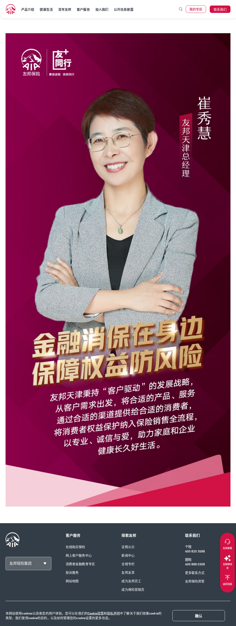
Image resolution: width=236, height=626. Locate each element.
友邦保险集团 (20, 563)
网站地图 (72, 581)
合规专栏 (127, 564)
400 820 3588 (195, 551)
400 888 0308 (195, 564)
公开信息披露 (123, 10)
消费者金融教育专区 (80, 564)
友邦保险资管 (195, 581)
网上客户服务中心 (79, 556)
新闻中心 (127, 556)
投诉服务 (72, 573)
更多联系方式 (195, 573)
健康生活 (46, 10)
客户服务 (83, 10)
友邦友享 (127, 573)
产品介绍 (27, 10)
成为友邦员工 (131, 581)
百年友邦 (64, 10)
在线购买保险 (75, 547)
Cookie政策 (96, 613)
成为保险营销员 (132, 590)
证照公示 (127, 547)
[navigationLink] (11, 9)
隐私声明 (113, 613)
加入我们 (101, 10)
